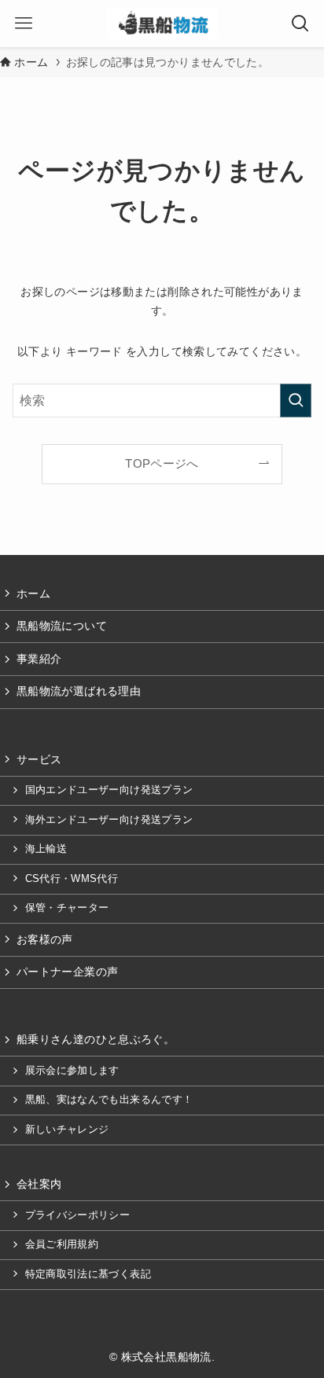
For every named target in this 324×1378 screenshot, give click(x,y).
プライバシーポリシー (78, 1215)
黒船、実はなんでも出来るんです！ (109, 1099)
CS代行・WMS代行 (72, 878)
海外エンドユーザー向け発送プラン (109, 819)
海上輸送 (46, 848)
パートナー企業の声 (67, 971)
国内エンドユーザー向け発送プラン (109, 790)
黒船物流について (62, 625)
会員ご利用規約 (62, 1244)
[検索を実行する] (295, 400)
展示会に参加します (72, 1070)
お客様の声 (45, 939)
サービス (39, 759)
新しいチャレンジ (67, 1129)
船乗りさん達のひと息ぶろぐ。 (96, 1039)
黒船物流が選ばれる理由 (79, 691)
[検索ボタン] (300, 23)
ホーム (33, 593)
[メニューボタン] (23, 23)
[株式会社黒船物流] (162, 23)
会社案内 (39, 1184)
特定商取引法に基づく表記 (88, 1274)
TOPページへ (162, 463)
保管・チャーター (67, 907)
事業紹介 (39, 658)
